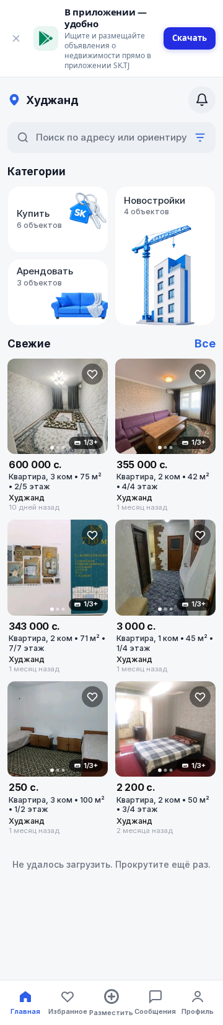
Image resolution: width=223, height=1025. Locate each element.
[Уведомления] (202, 99)
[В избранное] (92, 374)
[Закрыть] (16, 38)
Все (205, 343)
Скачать (189, 37)
